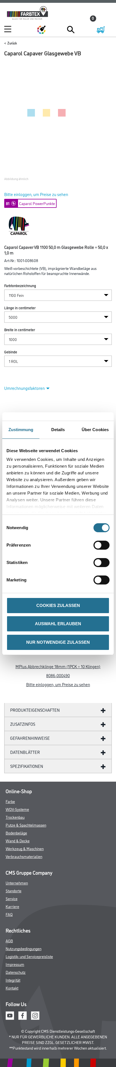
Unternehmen (17, 882)
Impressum (15, 964)
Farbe (10, 801)
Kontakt (12, 987)
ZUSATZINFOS (22, 724)
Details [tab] (58, 429)
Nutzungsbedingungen (23, 948)
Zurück (12, 42)
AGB (9, 940)
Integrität (13, 979)
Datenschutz (16, 972)
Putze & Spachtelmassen (26, 824)
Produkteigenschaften (35, 710)
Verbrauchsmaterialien (24, 856)
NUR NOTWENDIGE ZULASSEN (58, 642)
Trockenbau (15, 817)
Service (11, 898)
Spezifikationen (26, 766)
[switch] (103, 545)
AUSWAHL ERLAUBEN (58, 623)
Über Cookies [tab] (95, 429)
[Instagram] (35, 1015)
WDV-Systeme (17, 809)
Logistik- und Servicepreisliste (29, 956)
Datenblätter (25, 752)
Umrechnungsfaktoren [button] (24, 388)
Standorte (13, 890)
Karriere (12, 906)
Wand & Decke (18, 840)
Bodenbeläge (16, 832)
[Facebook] (22, 1015)
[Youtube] (10, 1015)
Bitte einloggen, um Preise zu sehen (36, 194)
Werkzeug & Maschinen (25, 848)
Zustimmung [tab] (21, 429)
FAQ (9, 914)
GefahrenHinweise (30, 738)
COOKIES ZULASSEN (58, 605)
